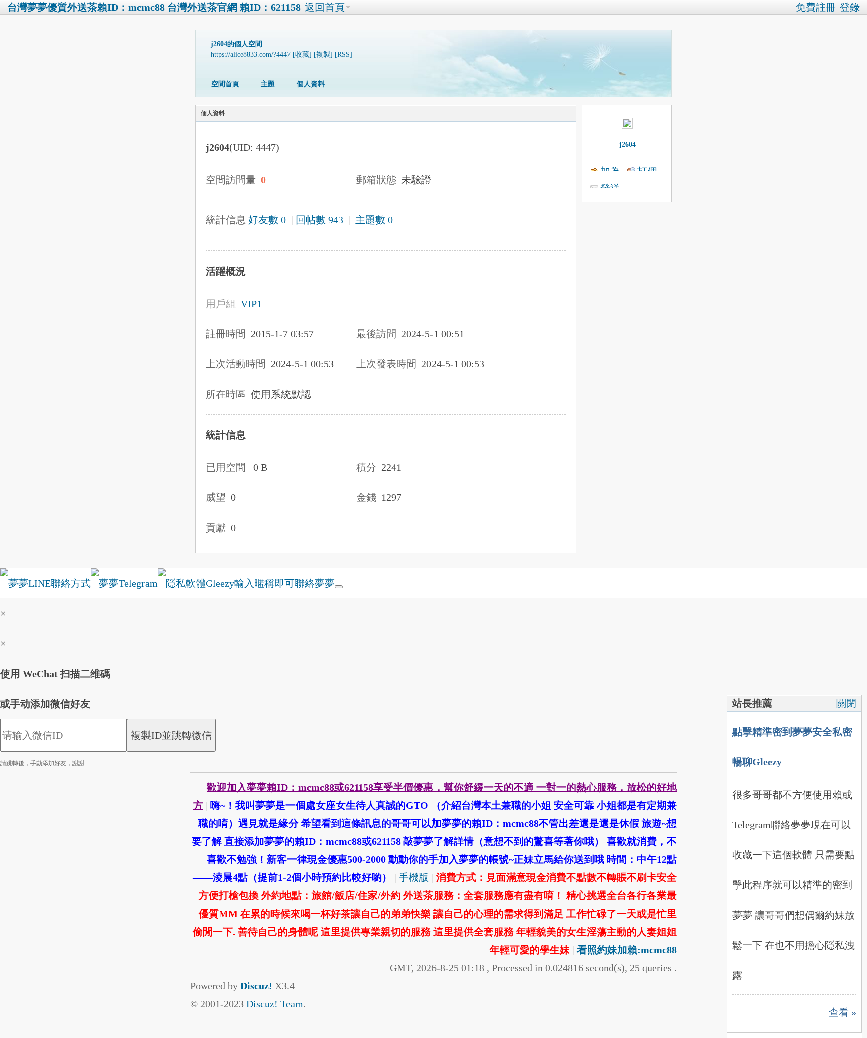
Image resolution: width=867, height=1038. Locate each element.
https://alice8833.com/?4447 (251, 54)
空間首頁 (225, 84)
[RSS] (343, 54)
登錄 (850, 7)
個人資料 (311, 84)
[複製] (323, 54)
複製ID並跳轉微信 (171, 735)
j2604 (627, 144)
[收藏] (302, 54)
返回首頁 (325, 7)
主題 (268, 84)
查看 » (842, 1012)
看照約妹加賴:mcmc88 (627, 949)
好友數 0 (267, 219)
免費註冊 (816, 7)
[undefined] (339, 586)
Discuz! (256, 985)
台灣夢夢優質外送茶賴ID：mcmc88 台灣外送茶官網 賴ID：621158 (154, 7)
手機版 (414, 877)
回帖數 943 (319, 219)
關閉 (846, 703)
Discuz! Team (274, 1003)
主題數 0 (374, 219)
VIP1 (251, 303)
